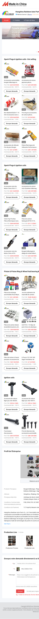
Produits (17, 20)
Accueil (6, 20)
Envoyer (20, 591)
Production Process (12, 548)
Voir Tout (7, 524)
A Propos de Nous (29, 20)
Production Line (29, 548)
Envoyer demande (12, 91)
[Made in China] (14, 4)
